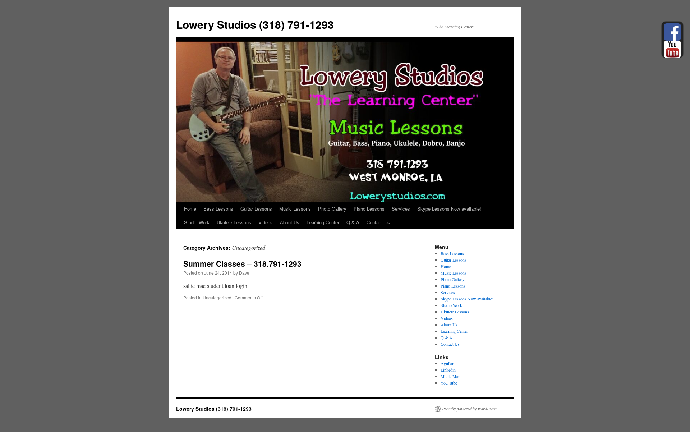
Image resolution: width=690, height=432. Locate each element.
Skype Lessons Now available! (449, 208)
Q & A (352, 222)
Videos (265, 222)
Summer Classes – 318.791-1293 (242, 263)
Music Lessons (295, 208)
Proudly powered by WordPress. (470, 409)
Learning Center (323, 222)
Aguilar (447, 363)
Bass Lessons (218, 208)
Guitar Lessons (256, 208)
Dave (244, 273)
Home (190, 208)
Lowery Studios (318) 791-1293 (255, 24)
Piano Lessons (369, 208)
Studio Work (197, 222)
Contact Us (378, 222)
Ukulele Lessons (234, 222)
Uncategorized (217, 297)
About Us (289, 222)
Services (401, 208)
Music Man (450, 376)
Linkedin (448, 370)
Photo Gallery (332, 208)
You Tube (449, 383)
